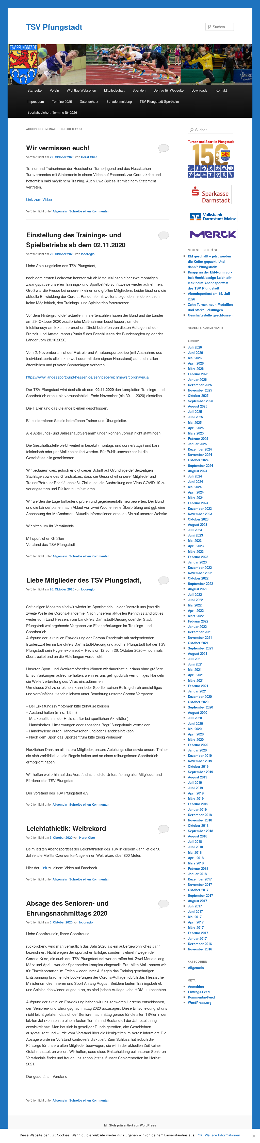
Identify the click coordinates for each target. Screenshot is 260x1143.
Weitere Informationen (222, 1135)
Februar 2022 (198, 621)
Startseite (34, 90)
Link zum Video (39, 199)
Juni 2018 (195, 846)
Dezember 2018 (200, 814)
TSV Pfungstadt (54, 26)
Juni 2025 (195, 416)
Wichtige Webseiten (81, 90)
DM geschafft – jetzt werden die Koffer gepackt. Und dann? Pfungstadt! (209, 261)
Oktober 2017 (198, 889)
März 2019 (196, 798)
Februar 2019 (198, 803)
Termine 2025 (62, 101)
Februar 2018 (198, 868)
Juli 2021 (195, 658)
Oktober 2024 (198, 459)
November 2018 (200, 820)
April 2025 (196, 427)
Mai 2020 (195, 728)
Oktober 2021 (198, 642)
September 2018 (200, 830)
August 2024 (197, 470)
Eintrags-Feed (199, 991)
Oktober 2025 (198, 395)
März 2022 (196, 615)
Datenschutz (89, 101)
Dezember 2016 (200, 943)
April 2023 (196, 545)
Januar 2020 (197, 750)
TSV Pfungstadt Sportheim (159, 101)
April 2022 (196, 610)
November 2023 (200, 513)
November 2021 (200, 637)
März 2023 (196, 551)
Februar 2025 (198, 438)
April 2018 (196, 857)
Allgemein (60, 211)
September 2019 (200, 771)
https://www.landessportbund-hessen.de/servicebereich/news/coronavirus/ (87, 377)
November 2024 (200, 454)
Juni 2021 (195, 664)
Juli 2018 (195, 841)
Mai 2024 (195, 486)
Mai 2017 (195, 916)
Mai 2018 (195, 852)
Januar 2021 (197, 691)
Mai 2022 (195, 605)
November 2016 (200, 949)
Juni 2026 (195, 352)
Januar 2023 (197, 562)
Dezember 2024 (200, 449)
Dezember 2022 (200, 567)
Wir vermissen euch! (58, 147)
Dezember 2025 (200, 384)
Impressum (35, 101)
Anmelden (196, 986)
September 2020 (200, 707)
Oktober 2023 (198, 519)
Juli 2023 (195, 529)
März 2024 (196, 497)
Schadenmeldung (119, 101)
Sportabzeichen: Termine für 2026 (52, 112)
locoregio (87, 254)
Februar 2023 (198, 556)
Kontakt (221, 90)
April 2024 (196, 492)
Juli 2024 (195, 476)
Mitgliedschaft (114, 90)
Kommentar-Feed (201, 997)
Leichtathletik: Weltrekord (66, 828)
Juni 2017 (195, 911)
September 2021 (200, 648)
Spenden (139, 90)
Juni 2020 (195, 723)
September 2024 (200, 465)
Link (43, 867)
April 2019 (196, 793)
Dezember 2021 (200, 631)
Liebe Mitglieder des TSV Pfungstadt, (83, 580)
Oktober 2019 (198, 766)
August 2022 (197, 588)
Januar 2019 (197, 809)
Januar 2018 (197, 873)
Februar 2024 (198, 502)
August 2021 (197, 653)
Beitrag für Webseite (169, 90)
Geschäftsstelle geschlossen (210, 315)
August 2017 (197, 900)
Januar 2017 (197, 938)
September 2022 (200, 583)
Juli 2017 (195, 906)
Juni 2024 (195, 481)
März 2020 (196, 739)
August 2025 (197, 406)
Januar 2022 (197, 626)
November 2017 (200, 884)
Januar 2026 (197, 379)
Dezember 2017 (200, 879)
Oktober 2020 (198, 701)
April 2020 (196, 734)
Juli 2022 (195, 594)
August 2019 (197, 777)
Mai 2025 (195, 422)
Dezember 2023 (200, 508)
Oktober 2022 (198, 578)
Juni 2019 (195, 787)
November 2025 (200, 390)
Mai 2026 (195, 357)
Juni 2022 (195, 599)
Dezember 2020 (200, 696)
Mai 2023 (195, 540)
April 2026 (196, 363)
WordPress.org (200, 1002)
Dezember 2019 (200, 755)
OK (200, 1135)
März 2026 (196, 368)
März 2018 (196, 863)
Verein (54, 90)
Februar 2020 (198, 744)
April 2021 (196, 674)
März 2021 (196, 680)
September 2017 (200, 895)
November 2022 (200, 572)
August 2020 (197, 712)
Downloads (199, 90)
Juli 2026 (195, 347)
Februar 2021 (198, 685)
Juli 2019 (195, 782)
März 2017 (196, 927)
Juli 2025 (195, 411)
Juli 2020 (195, 717)
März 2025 (196, 433)
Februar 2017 (198, 932)
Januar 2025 (197, 443)
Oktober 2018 (198, 825)
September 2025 (200, 400)
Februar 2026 (198, 373)
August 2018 (197, 836)
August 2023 (197, 524)
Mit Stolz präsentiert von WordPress (130, 1125)
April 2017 (196, 922)
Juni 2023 (195, 535)
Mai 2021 (195, 669)
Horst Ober (89, 157)
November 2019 (200, 760)
